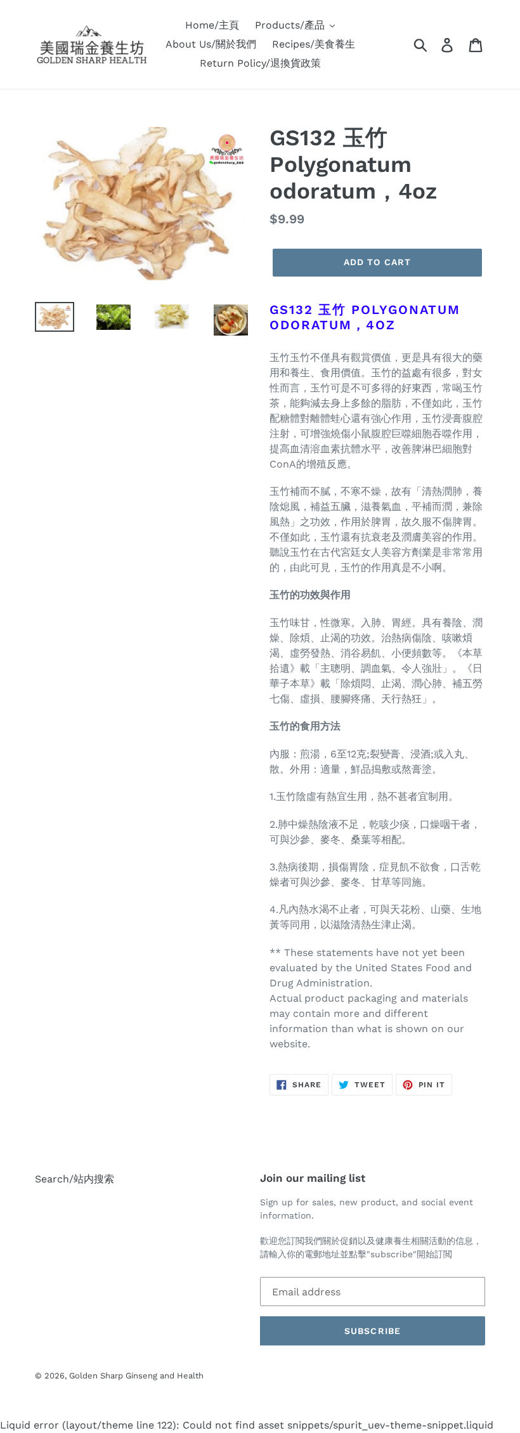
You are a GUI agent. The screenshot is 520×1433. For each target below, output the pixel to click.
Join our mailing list (312, 1178)
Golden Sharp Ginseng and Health (136, 1375)
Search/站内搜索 (74, 1179)
